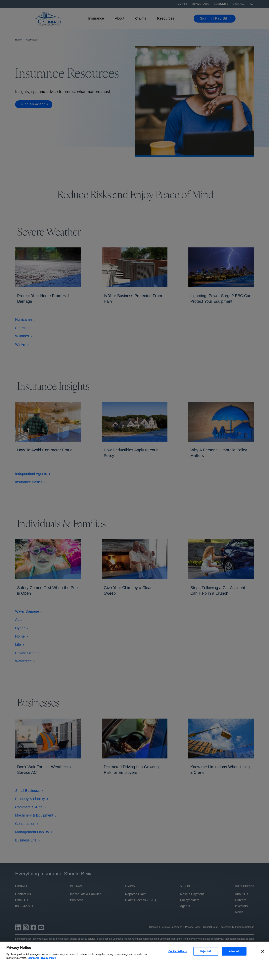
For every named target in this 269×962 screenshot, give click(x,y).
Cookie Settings (177, 951)
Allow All (234, 951)
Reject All (205, 951)
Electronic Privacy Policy (42, 957)
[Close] (262, 951)
